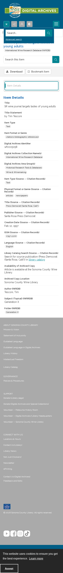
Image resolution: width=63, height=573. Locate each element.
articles (9, 195)
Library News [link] (10, 451)
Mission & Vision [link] (11, 329)
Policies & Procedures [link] (14, 381)
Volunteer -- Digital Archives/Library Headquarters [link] (28, 416)
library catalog (37, 259)
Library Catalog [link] (11, 367)
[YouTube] (7, 534)
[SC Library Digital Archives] (31, 10)
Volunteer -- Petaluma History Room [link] (21, 410)
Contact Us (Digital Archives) (17, 476)
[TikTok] (27, 534)
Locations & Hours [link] (12, 439)
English (9, 246)
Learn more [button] (36, 558)
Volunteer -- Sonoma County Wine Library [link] (24, 422)
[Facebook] (13, 534)
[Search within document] (55, 59)
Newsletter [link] (9, 463)
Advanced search (14, 39)
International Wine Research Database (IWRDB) (27, 50)
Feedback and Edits (13, 481)
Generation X (12, 312)
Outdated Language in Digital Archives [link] (22, 347)
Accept (9, 568)
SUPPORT (8, 394)
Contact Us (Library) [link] (13, 445)
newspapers (22, 195)
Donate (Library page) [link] (14, 398)
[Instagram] (20, 534)
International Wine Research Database (24, 157)
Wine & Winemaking (16, 172)
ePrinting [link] (8, 469)
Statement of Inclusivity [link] (15, 335)
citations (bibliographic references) (22, 137)
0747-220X (11, 236)
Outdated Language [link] (13, 341)
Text (8, 126)
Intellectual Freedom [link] (13, 359)
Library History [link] (11, 353)
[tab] (31, 85)
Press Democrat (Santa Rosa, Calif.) (22, 206)
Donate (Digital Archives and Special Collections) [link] (26, 404)
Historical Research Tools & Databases (24, 167)
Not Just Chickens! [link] (13, 457)
